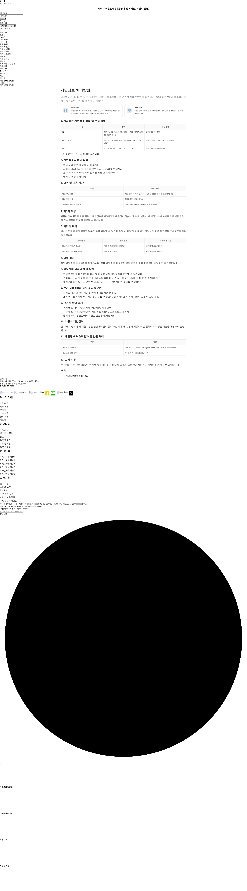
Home (2, 83)
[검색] (23, 511)
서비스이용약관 (7, 497)
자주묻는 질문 (6, 494)
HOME (2, 37)
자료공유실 (5, 443)
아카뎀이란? (5, 39)
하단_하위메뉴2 (7, 460)
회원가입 (3, 23)
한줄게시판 (4, 44)
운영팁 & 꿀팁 (5, 49)
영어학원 (4, 406)
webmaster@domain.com (34, 506)
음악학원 (4, 416)
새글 (1, 76)
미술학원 (4, 413)
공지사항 (3, 69)
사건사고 (4, 403)
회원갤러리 (5, 447)
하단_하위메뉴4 (7, 467)
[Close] (0, 30)
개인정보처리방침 (8, 500)
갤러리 (2, 61)
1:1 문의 (3, 71)
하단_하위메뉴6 (7, 474)
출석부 (2, 73)
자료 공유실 (4, 59)
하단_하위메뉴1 (7, 456)
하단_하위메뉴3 (7, 463)
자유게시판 (4, 47)
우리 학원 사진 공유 (7, 64)
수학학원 (4, 410)
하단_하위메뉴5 (7, 470)
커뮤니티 (3, 42)
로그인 (2, 21)
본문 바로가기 (5, 4)
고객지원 (3, 66)
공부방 (3, 420)
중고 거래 (3, 56)
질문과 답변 (4, 52)
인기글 (2, 78)
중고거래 (4, 436)
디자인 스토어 (5, 54)
